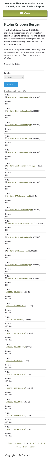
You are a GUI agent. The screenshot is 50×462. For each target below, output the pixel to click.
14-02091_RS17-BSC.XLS (15, 333)
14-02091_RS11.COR (14, 402)
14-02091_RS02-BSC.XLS (15, 388)
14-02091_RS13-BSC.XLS (15, 374)
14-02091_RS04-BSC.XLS (15, 306)
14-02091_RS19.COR (14, 292)
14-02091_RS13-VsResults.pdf (19, 237)
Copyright (10, 455)
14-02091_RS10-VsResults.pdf (19, 111)
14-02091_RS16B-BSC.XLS (16, 347)
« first (9, 443)
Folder (7, 73)
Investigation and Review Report (25, 5)
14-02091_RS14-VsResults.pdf (19, 264)
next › (25, 446)
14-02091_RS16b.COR (14, 319)
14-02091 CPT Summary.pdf (18, 251)
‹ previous (18, 443)
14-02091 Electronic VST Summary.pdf (22, 166)
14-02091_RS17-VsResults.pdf (19, 182)
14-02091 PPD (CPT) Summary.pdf (20, 223)
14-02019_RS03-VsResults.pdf (19, 278)
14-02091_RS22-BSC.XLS (15, 415)
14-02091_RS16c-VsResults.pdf (19, 210)
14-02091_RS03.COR (14, 360)
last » (32, 446)
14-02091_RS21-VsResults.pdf (19, 97)
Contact (25, 455)
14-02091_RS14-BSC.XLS (15, 429)
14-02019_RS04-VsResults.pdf (19, 124)
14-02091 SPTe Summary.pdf (18, 196)
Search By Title (12, 64)
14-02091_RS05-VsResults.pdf (19, 138)
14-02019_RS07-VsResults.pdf (19, 152)
